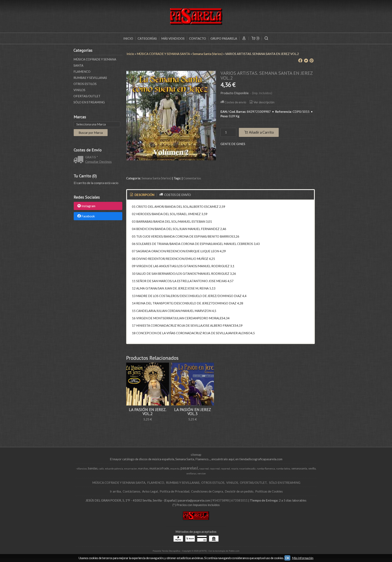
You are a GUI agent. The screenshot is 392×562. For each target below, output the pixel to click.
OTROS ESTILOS (85, 84)
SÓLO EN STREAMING (89, 102)
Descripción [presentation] (144, 195)
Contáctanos (131, 491)
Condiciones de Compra (207, 491)
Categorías (147, 38)
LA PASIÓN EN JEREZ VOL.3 (192, 411)
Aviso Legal (150, 491)
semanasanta (299, 468)
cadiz (101, 468)
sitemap (196, 454)
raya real (204, 468)
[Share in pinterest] (311, 61)
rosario (234, 468)
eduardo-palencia (114, 468)
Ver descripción (264, 102)
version (201, 473)
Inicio (128, 38)
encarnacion (130, 468)
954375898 (220, 500)
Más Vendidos (173, 38)
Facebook (88, 216)
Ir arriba (115, 491)
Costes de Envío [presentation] (177, 195)
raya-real (215, 468)
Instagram (88, 206)
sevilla (312, 468)
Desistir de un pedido (239, 491)
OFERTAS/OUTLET (87, 96)
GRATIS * (91, 157)
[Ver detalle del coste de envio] (79, 160)
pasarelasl (189, 468)
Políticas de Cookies (269, 491)
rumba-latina (283, 468)
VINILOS (79, 90)
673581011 (239, 500)
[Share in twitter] (306, 61)
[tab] (142, 195)
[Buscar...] (266, 38)
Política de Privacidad (174, 491)
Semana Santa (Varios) (156, 178)
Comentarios (192, 178)
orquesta (174, 468)
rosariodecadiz (247, 468)
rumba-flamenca (266, 468)
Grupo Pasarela (223, 38)
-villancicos (81, 468)
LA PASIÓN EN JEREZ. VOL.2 (147, 411)
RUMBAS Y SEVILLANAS (90, 77)
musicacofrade (159, 468)
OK (287, 558)
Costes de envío (235, 102)
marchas (143, 468)
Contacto (197, 38)
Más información (302, 558)
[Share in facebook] (300, 61)
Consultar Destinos (98, 161)
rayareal (225, 468)
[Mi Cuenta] (244, 38)
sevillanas (191, 473)
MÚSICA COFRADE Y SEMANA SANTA (95, 62)
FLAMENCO (82, 71)
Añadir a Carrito (261, 132)
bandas (93, 468)
